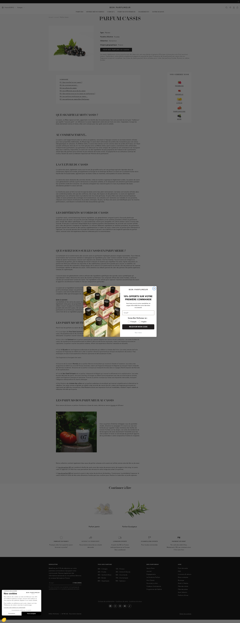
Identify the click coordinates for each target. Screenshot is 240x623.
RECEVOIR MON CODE (138, 327)
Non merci (138, 333)
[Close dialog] (154, 288)
